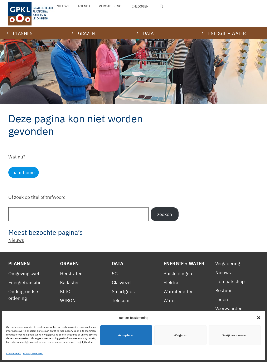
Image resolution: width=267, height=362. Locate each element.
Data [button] (148, 33)
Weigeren (180, 335)
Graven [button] (86, 33)
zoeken (164, 214)
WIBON (68, 300)
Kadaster (69, 282)
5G (115, 273)
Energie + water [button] (227, 33)
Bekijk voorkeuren (235, 335)
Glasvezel (122, 282)
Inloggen (140, 6)
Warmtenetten (179, 291)
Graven (69, 263)
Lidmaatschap (230, 281)
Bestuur (223, 290)
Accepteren (126, 335)
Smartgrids (123, 291)
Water (170, 300)
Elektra (171, 282)
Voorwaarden (229, 308)
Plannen (19, 263)
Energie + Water (184, 263)
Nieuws (63, 6)
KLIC (65, 291)
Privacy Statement (33, 353)
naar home (24, 172)
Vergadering (110, 6)
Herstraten (71, 273)
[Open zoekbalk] (161, 6)
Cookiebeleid (13, 353)
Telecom (120, 300)
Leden (221, 299)
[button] (259, 318)
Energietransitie (25, 282)
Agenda (84, 6)
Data (117, 263)
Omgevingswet (23, 273)
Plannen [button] (23, 33)
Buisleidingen (178, 273)
